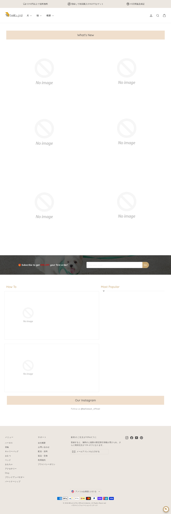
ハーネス (9, 443)
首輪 (7, 447)
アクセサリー (11, 468)
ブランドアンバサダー (14, 477)
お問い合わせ (43, 447)
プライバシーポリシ (46, 464)
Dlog (7, 473)
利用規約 (42, 460)
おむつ (8, 456)
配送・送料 (43, 451)
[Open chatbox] (166, 509)
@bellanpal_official (90, 409)
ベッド (8, 460)
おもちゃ (9, 464)
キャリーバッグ (12, 451)
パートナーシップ (12, 481)
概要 (49, 15)
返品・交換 (43, 456)
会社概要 (42, 443)
